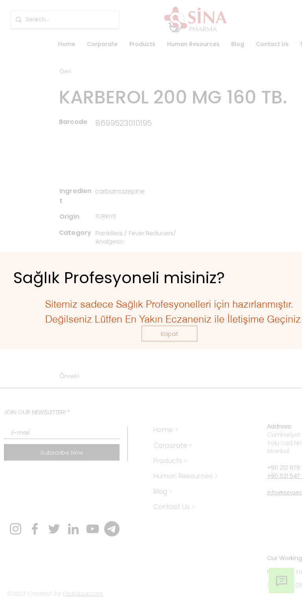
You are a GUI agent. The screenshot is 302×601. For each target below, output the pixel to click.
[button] (169, 333)
